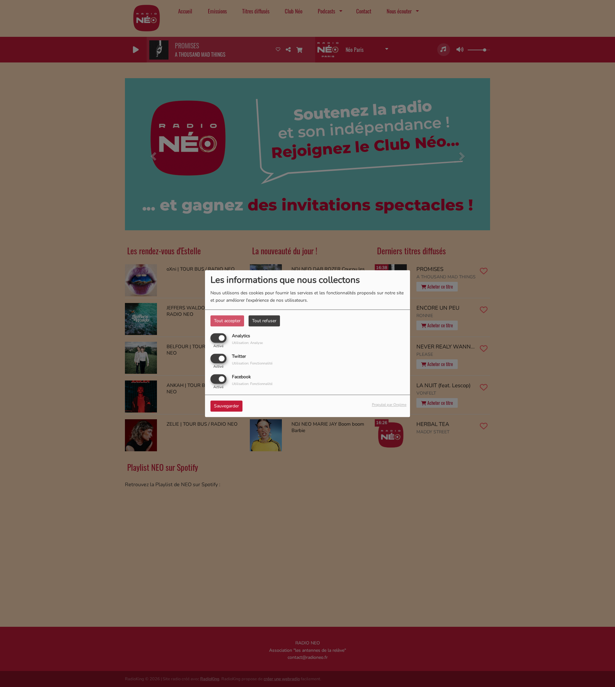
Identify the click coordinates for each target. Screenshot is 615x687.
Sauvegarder (226, 406)
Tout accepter (227, 321)
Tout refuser (264, 321)
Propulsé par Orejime (389, 404)
